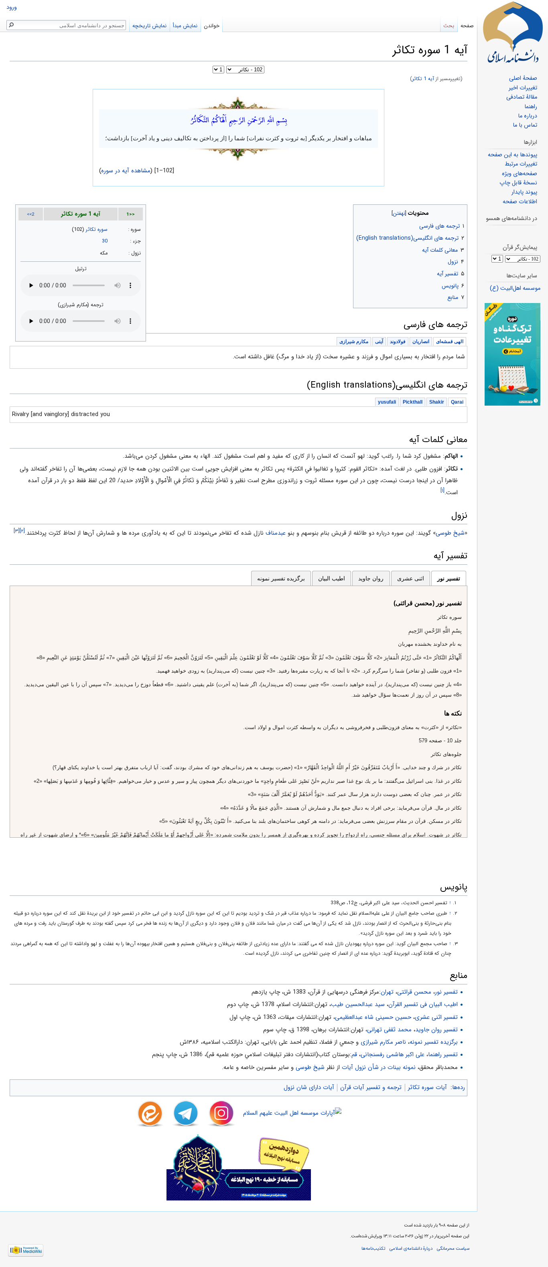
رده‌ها (458, 1087)
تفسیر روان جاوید (436, 1030)
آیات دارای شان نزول (309, 1087)
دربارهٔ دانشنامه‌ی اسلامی (411, 1248)
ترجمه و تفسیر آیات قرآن (371, 1087)
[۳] (17, 531)
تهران (387, 992)
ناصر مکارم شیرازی (383, 1042)
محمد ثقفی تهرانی (389, 1030)
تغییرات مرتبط (521, 164)
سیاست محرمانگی (453, 1248)
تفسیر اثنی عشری (436, 1017)
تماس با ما (525, 125)
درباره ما (527, 116)
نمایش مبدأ (185, 26)
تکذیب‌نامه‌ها (373, 1248)
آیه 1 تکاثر (423, 79)
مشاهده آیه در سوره (125, 171)
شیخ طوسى (450, 533)
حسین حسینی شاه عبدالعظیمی (373, 1017)
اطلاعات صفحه (520, 201)
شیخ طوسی (310, 1067)
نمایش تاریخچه (149, 26)
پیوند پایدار (524, 192)
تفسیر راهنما (443, 1054)
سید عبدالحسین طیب (358, 1004)
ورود (11, 7)
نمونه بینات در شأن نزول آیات (379, 1067)
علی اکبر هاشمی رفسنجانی (392, 1054)
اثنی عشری (410, 578)
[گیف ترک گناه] (512, 354)
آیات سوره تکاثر (427, 1087)
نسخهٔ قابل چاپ (518, 183)
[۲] (22, 531)
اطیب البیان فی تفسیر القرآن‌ (423, 1004)
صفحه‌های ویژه (519, 173)
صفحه (467, 26)
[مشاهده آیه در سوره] (239, 102)
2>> (31, 214)
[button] (460, 211)
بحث (448, 26)
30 (105, 241)
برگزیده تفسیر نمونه (281, 578)
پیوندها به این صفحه (512, 155)
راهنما (530, 106)
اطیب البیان (331, 578)
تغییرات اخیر (523, 88)
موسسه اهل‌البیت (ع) (515, 288)
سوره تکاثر (97, 230)
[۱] (442, 490)
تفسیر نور (448, 578)
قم (354, 1054)
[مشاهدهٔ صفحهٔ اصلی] (513, 32)
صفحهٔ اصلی (523, 78)
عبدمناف (276, 533)
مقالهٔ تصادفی (521, 97)
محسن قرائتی (414, 992)
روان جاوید (371, 578)
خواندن (211, 26)
